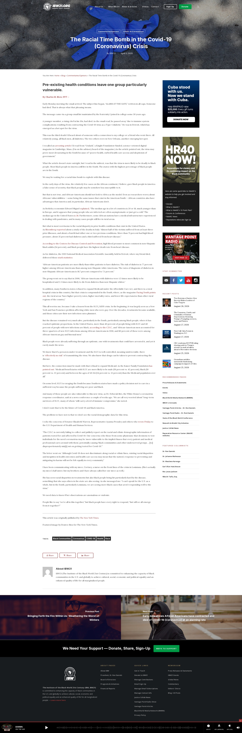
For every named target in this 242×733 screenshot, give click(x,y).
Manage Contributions (143, 679)
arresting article (63, 145)
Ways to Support (166, 649)
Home (56, 75)
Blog (63, 75)
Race (107, 538)
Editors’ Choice (174, 688)
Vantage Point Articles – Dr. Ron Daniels (179, 408)
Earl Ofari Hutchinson (171, 466)
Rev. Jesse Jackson (170, 471)
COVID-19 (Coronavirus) (133, 31)
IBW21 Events (173, 675)
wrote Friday (144, 421)
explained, (85, 208)
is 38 (76, 215)
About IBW (105, 671)
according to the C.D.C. (101, 327)
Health (100, 538)
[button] (46, 727)
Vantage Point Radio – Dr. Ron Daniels (178, 413)
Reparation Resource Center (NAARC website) (178, 434)
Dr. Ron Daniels (169, 451)
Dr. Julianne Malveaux (172, 456)
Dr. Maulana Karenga (171, 461)
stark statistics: (65, 257)
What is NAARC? (172, 207)
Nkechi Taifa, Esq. (170, 476)
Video (165, 393)
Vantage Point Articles (143, 706)
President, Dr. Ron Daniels (111, 675)
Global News (173, 679)
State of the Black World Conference (178, 418)
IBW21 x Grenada (170, 403)
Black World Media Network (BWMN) (178, 398)
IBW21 (113, 53)
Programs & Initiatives (110, 684)
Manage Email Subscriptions (146, 688)
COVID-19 (90, 538)
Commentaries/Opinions (108, 31)
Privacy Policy (140, 715)
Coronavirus (78, 538)
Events (165, 388)
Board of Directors (108, 679)
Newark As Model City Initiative (176, 423)
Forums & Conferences (175, 213)
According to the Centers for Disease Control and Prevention (72, 243)
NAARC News (171, 216)
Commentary (173, 684)
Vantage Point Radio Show (145, 702)
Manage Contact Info (143, 693)
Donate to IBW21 (141, 675)
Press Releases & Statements (174, 382)
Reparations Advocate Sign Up (178, 219)
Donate (169, 204)
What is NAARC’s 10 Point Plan (178, 210)
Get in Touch (139, 671)
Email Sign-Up (140, 684)
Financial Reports (108, 688)
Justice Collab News (171, 428)
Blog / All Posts (174, 693)
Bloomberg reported (55, 229)
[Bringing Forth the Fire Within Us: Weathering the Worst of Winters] (60, 617)
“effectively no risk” (54, 355)
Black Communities (62, 538)
